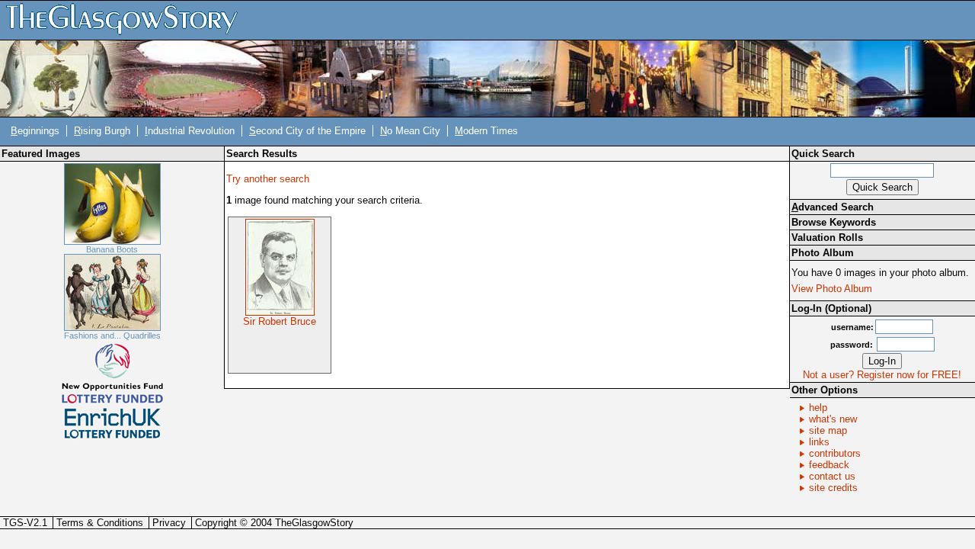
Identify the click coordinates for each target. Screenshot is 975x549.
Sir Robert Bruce (279, 321)
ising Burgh (102, 130)
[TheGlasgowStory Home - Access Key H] (127, 19)
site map (828, 430)
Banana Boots (112, 249)
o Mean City (410, 130)
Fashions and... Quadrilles (112, 335)
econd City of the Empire (307, 130)
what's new (833, 419)
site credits (833, 487)
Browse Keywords (833, 222)
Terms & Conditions (99, 522)
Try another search (267, 179)
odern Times (486, 130)
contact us (832, 476)
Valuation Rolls (827, 237)
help (818, 407)
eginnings (35, 130)
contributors (835, 453)
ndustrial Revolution (190, 130)
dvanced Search (832, 207)
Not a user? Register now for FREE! (882, 374)
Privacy (169, 522)
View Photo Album (831, 288)
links (819, 442)
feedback (829, 464)
